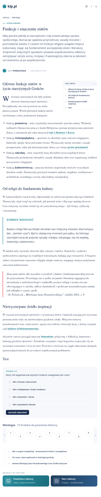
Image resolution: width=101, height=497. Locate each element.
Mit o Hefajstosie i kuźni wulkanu (29, 389)
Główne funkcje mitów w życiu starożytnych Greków (81, 90)
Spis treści (70, 83)
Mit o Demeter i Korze (23, 397)
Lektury (6, 17)
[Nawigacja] (86, 6)
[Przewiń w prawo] (95, 435)
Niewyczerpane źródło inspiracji (77, 102)
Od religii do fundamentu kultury (79, 96)
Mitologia (16, 17)
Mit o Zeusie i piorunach (25, 382)
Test (70, 108)
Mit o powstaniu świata (24, 404)
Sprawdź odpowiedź (17, 412)
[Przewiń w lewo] (4, 435)
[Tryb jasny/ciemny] (96, 6)
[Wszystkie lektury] (91, 6)
